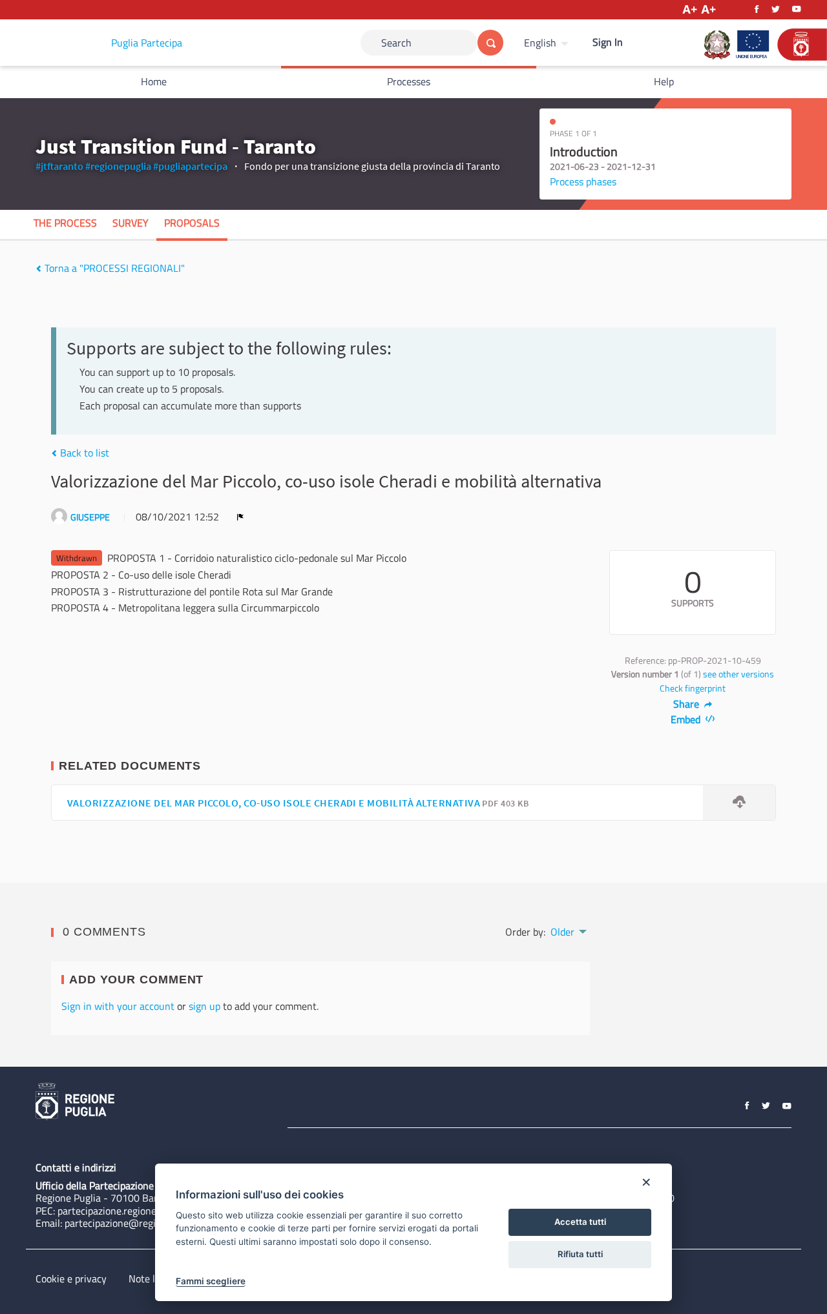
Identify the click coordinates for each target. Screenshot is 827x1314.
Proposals (192, 223)
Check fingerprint (693, 688)
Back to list (83, 452)
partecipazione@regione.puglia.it (137, 1223)
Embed (687, 719)
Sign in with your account (117, 1006)
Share (687, 704)
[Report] (240, 516)
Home (154, 81)
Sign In (607, 42)
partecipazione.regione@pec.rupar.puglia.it (151, 1210)
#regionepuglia (118, 165)
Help (664, 81)
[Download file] (739, 803)
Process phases (583, 181)
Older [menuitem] (562, 932)
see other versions (738, 674)
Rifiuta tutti (580, 1254)
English (540, 42)
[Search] (490, 43)
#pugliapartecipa (190, 165)
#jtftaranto (59, 165)
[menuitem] (548, 42)
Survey (130, 223)
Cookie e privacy (71, 1278)
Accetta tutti (580, 1221)
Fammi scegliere (211, 1281)
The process (65, 223)
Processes (408, 81)
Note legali (152, 1278)
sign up (204, 1006)
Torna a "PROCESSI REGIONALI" (113, 268)
